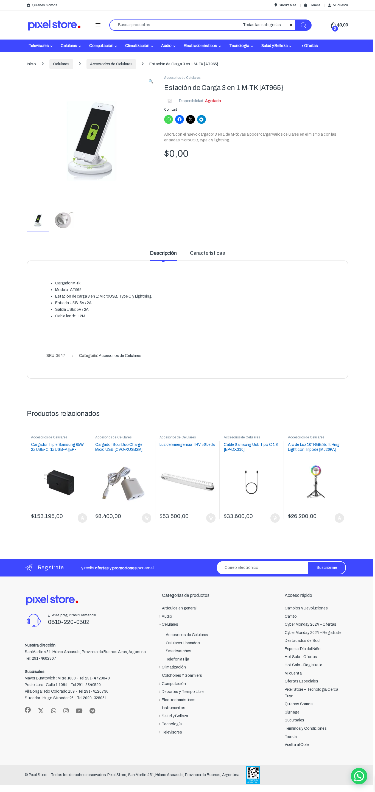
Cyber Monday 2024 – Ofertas (310, 624)
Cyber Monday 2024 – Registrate (313, 633)
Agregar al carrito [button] (80, 518)
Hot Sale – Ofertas (301, 657)
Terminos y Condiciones (306, 728)
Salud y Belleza (274, 46)
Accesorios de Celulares (111, 64)
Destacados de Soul (302, 641)
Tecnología (239, 46)
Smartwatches (178, 651)
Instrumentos (173, 708)
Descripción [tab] (163, 253)
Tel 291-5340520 (86, 685)
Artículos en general (179, 608)
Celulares (69, 46)
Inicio (31, 64)
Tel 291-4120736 (93, 691)
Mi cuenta (340, 5)
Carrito (291, 616)
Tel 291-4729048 (94, 678)
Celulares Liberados (183, 643)
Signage (292, 712)
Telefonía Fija (177, 659)
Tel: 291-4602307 (40, 658)
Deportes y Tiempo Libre (183, 692)
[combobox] (174, 25)
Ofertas (311, 46)
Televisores (39, 46)
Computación (101, 46)
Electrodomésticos (200, 46)
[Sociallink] (28, 710)
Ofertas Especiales (301, 681)
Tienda (314, 5)
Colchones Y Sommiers (182, 675)
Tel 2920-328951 (92, 698)
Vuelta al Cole (297, 745)
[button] (151, 81)
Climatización (137, 46)
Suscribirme (327, 568)
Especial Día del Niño (303, 649)
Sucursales (287, 5)
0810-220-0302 (68, 622)
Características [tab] (207, 253)
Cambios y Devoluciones (306, 608)
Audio (166, 46)
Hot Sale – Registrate (303, 665)
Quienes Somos (44, 5)
